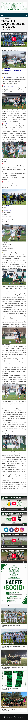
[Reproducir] (2, 509)
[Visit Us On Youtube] (16, 529)
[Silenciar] (23, 509)
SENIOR (7, 664)
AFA (2, 643)
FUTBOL (2, 18)
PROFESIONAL (8, 18)
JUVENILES (11, 706)
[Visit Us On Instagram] (21, 529)
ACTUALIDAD (4, 622)
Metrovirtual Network (20, 716)
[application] (14, 503)
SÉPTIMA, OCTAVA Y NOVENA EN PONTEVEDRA (11, 709)
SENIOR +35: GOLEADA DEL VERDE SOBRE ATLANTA (12, 667)
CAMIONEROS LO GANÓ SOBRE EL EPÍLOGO (11, 625)
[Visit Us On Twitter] (6, 529)
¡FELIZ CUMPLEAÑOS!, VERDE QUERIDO (10, 688)
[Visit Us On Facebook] (11, 529)
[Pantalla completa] (25, 509)
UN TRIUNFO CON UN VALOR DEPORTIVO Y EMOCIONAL (13, 646)
